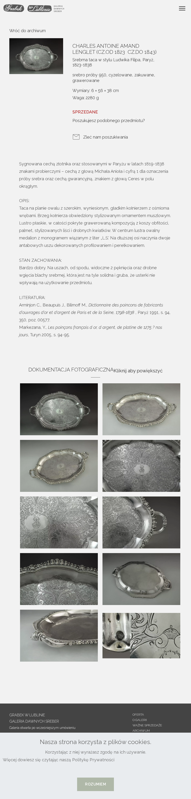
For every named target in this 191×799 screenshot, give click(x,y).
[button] (95, 784)
